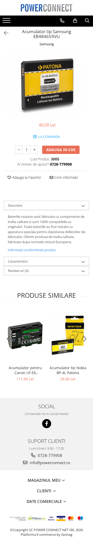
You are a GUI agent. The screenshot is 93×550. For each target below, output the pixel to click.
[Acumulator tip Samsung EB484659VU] (46, 85)
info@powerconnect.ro (49, 462)
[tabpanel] (46, 85)
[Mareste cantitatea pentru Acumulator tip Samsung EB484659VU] (34, 150)
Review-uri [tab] (18, 270)
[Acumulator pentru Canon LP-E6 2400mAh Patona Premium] (25, 335)
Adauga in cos (60, 149)
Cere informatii (65, 177)
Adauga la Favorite (26, 177)
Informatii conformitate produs (32, 250)
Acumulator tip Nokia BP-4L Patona (68, 370)
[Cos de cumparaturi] (75, 21)
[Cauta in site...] (87, 21)
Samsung (47, 44)
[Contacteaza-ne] (62, 21)
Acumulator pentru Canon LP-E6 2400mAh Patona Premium (25, 370)
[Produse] (7, 22)
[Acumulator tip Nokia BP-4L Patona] (68, 335)
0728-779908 (49, 455)
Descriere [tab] (15, 205)
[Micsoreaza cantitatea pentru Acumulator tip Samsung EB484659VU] (19, 150)
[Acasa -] (46, 8)
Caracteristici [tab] (18, 261)
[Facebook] (46, 423)
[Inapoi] (4, 32)
